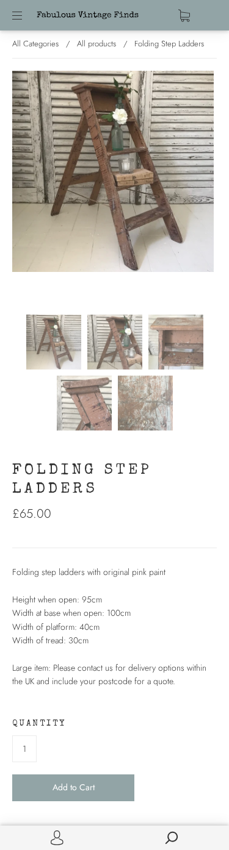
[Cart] (184, 15)
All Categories (35, 43)
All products (96, 43)
